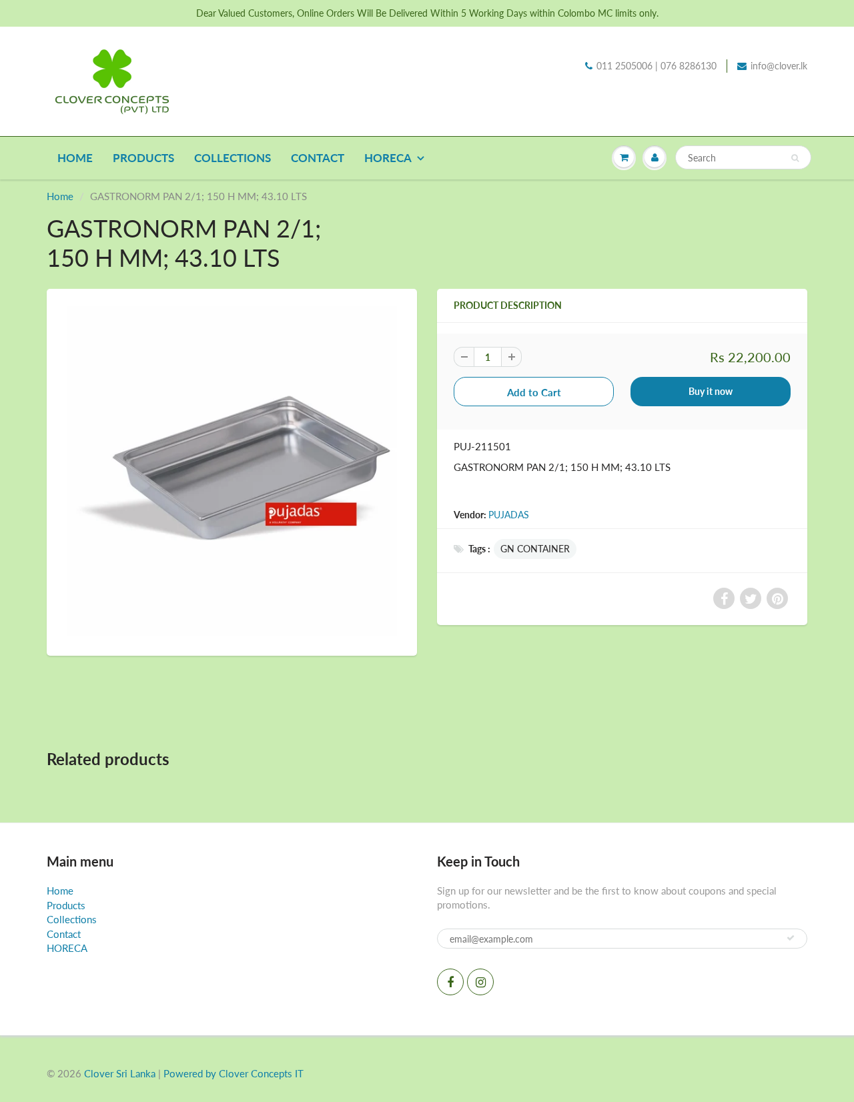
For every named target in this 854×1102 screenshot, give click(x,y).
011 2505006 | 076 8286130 (656, 65)
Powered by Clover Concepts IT (233, 1073)
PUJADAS (508, 514)
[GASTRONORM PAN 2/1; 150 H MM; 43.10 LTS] (231, 470)
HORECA (388, 158)
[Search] (795, 158)
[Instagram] (480, 982)
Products (143, 158)
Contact (317, 158)
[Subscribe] (790, 938)
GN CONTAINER (535, 548)
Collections (232, 158)
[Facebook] (450, 982)
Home (75, 158)
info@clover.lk (779, 65)
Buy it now (711, 391)
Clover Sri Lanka (119, 1073)
